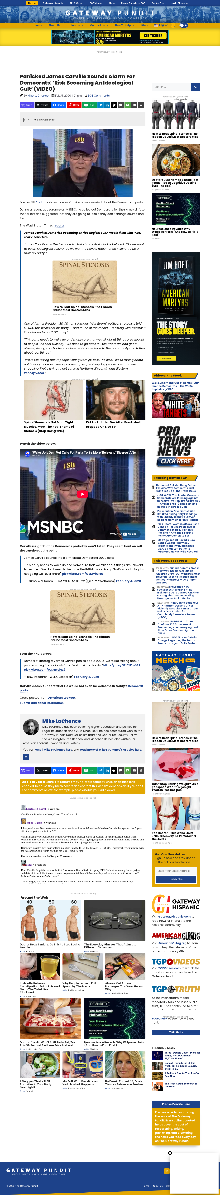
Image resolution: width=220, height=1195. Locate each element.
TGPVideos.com (169, 968)
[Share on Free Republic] (114, 105)
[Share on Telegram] (100, 105)
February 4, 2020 (128, 581)
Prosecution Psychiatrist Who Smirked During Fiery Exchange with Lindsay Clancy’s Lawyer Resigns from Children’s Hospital (178, 515)
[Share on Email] (134, 105)
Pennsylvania (34, 373)
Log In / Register (180, 3)
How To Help (123, 25)
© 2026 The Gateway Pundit (22, 1186)
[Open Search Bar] (173, 25)
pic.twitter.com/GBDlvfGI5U (82, 574)
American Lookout (61, 698)
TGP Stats (176, 1032)
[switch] (183, 25)
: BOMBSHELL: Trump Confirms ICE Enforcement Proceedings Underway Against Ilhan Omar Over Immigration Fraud (178, 627)
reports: (59, 225)
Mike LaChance (61, 721)
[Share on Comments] (121, 105)
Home (38, 25)
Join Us (75, 25)
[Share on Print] (141, 105)
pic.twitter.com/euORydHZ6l (45, 670)
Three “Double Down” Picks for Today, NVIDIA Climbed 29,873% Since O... (182, 1055)
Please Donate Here (176, 1104)
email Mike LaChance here (53, 750)
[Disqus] (82, 843)
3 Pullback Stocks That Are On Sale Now (182, 1075)
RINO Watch (76, 3)
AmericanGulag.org (172, 943)
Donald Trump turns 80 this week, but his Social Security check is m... (181, 1066)
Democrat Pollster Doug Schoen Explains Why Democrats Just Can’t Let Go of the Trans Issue (176, 488)
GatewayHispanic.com (174, 917)
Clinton (40, 202)
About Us (54, 25)
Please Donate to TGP (133, 3)
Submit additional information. (42, 703)
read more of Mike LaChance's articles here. (111, 750)
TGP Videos (96, 3)
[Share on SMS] (127, 105)
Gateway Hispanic (53, 3)
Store (112, 3)
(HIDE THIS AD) (117, 52)
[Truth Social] (167, 1171)
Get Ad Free (158, 3)
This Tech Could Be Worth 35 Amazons (181, 1085)
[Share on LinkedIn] (107, 105)
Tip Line (32, 3)
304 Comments (99, 96)
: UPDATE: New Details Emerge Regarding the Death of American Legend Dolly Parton (178, 640)
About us (158, 1186)
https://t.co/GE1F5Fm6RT (121, 665)
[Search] (195, 87)
